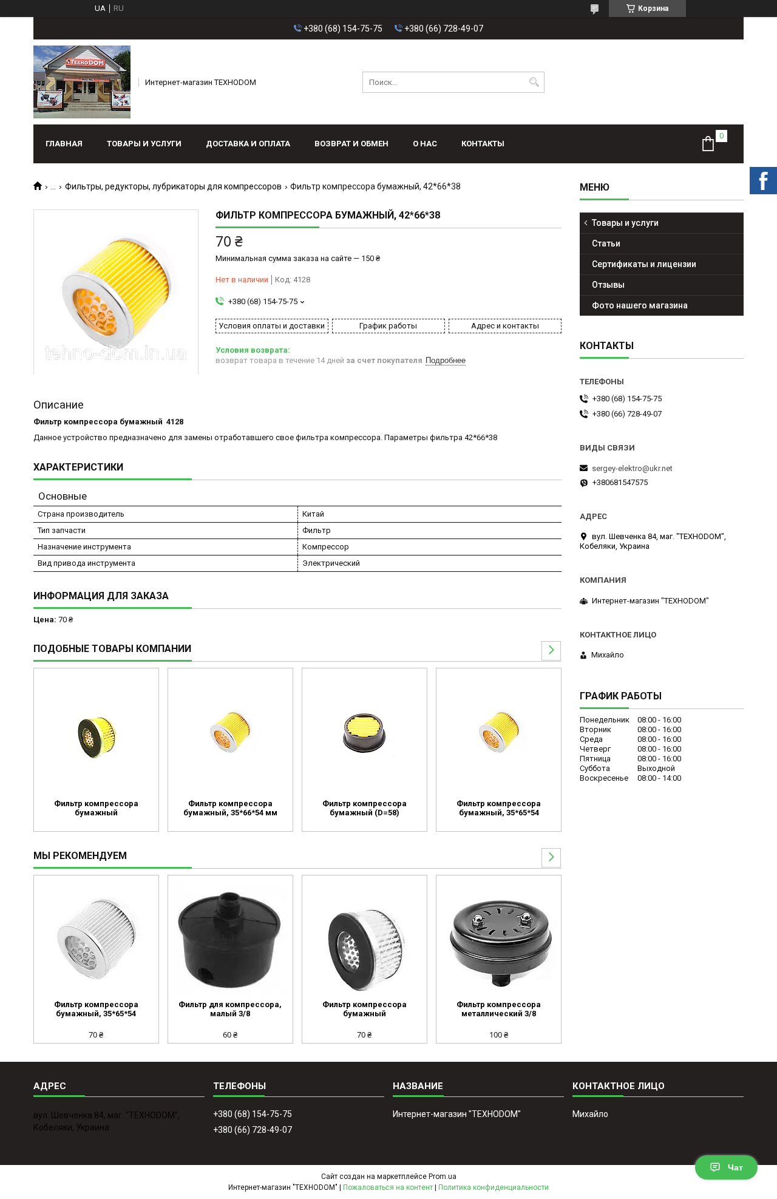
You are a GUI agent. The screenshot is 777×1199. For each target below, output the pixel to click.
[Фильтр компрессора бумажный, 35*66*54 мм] (230, 732)
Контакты (482, 143)
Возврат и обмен (351, 143)
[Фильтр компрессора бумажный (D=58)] (364, 732)
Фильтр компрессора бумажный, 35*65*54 (498, 808)
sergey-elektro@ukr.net (632, 468)
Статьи (606, 243)
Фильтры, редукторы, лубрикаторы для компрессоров (173, 186)
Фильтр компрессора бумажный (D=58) (364, 808)
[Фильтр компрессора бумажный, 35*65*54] (498, 732)
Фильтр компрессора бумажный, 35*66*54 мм (230, 808)
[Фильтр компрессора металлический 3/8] (498, 939)
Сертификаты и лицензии (644, 264)
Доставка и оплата (248, 143)
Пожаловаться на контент (388, 1187)
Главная (64, 143)
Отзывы (608, 285)
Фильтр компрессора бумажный (96, 808)
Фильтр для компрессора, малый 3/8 (230, 1009)
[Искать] (534, 82)
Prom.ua (442, 1176)
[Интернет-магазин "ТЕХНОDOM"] (82, 82)
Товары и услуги (144, 143)
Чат (735, 1167)
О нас (425, 143)
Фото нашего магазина (640, 305)
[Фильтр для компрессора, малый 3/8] (230, 939)
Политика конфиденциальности (493, 1187)
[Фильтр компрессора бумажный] (96, 732)
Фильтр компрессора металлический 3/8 (498, 1009)
